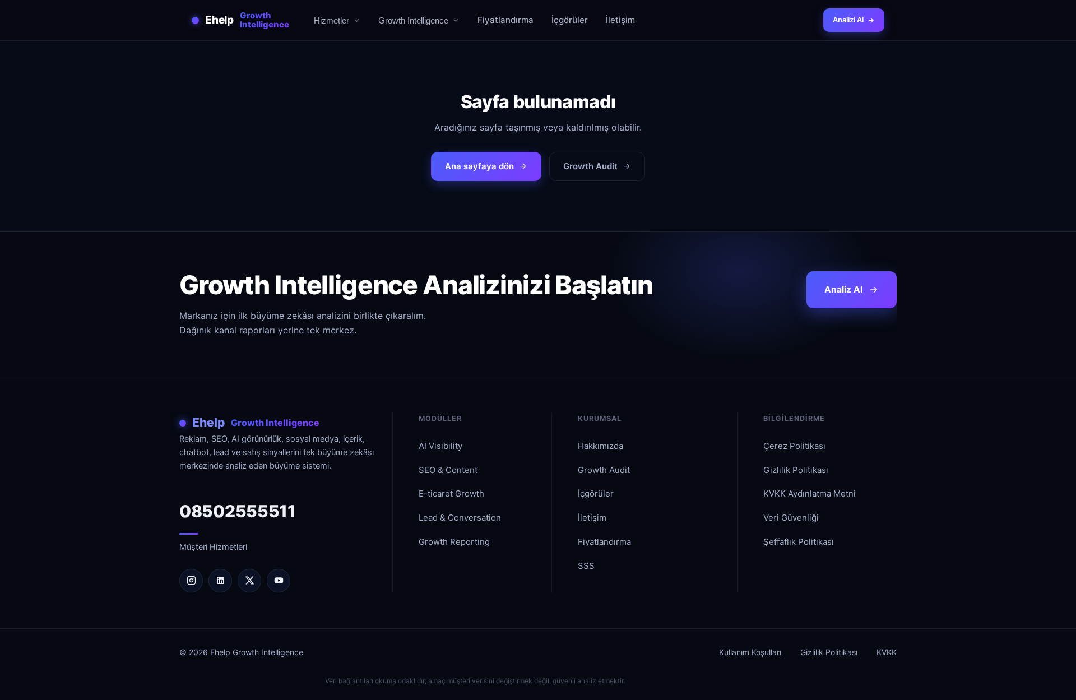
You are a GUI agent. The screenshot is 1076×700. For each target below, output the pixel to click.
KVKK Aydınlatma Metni (809, 493)
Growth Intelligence (413, 20)
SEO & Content (448, 470)
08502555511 (237, 511)
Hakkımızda (600, 446)
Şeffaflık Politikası (798, 541)
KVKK (886, 652)
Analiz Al (843, 289)
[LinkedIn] (220, 580)
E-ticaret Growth (451, 493)
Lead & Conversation (460, 517)
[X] (249, 580)
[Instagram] (191, 580)
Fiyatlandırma (505, 20)
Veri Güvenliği (791, 517)
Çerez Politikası (794, 446)
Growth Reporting (454, 541)
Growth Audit (590, 166)
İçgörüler (569, 20)
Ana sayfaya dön (479, 166)
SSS (586, 565)
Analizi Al (848, 19)
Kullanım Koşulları (750, 652)
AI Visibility (440, 446)
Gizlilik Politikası (795, 470)
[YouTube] (278, 580)
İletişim (620, 20)
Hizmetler (331, 20)
